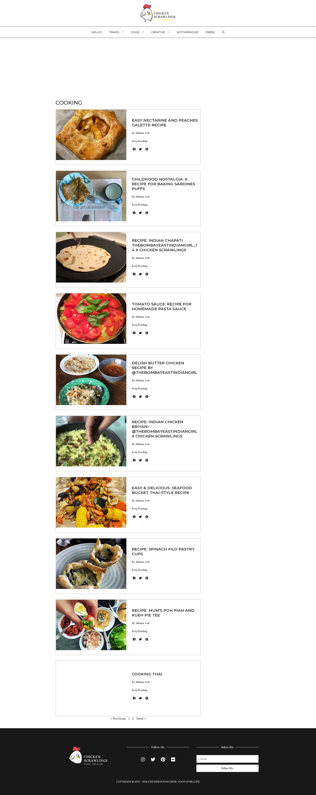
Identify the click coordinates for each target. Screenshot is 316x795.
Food (135, 32)
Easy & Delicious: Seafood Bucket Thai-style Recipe (162, 490)
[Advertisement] (158, 65)
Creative (158, 32)
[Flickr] (173, 759)
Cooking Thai (147, 674)
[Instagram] (143, 759)
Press (210, 32)
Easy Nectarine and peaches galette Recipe (165, 122)
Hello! (96, 32)
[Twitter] (153, 759)
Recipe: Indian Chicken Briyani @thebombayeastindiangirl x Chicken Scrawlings (164, 429)
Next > (141, 719)
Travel (114, 32)
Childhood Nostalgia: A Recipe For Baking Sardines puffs (163, 184)
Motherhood (187, 32)
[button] (223, 32)
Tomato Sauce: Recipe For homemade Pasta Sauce (161, 306)
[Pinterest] (163, 759)
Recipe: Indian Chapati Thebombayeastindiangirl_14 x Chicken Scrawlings (164, 245)
